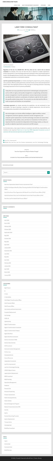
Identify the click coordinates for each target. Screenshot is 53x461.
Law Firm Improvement (10, 140)
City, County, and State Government (12, 309)
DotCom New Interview (9, 342)
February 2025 (7, 226)
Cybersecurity (7, 321)
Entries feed (7, 444)
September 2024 (8, 232)
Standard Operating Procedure (11, 416)
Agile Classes (7, 288)
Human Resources (8, 358)
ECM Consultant (8, 346)
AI (4, 291)
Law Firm (13, 142)
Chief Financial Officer (9, 303)
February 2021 (7, 263)
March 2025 (7, 223)
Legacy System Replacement (11, 373)
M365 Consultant (8, 376)
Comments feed (8, 447)
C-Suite (6, 294)
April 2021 (6, 260)
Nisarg (39, 458)
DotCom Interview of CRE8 (10, 339)
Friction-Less (7, 352)
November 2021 (8, 250)
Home (49, 5)
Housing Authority (8, 355)
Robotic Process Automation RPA (12, 406)
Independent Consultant (10, 361)
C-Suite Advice (7, 297)
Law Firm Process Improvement (24, 142)
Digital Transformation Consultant (12, 327)
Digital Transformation (10, 324)
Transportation (8, 422)
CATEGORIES (43, 5)
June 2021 (6, 253)
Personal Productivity (9, 391)
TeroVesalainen (7, 66)
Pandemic (6, 385)
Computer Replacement (10, 312)
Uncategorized (7, 425)
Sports (6, 413)
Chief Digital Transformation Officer (13, 300)
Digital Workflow (8, 333)
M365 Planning (7, 379)
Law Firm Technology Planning (40, 142)
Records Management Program (11, 403)
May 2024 (6, 235)
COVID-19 (6, 318)
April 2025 (6, 220)
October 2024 (7, 229)
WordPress (30, 458)
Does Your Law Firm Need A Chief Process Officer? (15, 198)
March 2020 (7, 272)
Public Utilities (7, 400)
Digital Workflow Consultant (11, 336)
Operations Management (10, 382)
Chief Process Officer (9, 306)
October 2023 (7, 238)
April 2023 (6, 244)
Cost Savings (7, 315)
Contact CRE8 (17, 5)
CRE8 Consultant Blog (10, 2)
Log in (5, 441)
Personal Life (7, 388)
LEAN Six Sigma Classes (9, 370)
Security (6, 410)
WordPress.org (7, 450)
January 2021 (7, 266)
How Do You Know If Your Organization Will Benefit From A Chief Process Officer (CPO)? (25, 192)
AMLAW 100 (7, 142)
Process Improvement (9, 394)
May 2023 (6, 241)
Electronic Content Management (12, 349)
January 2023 (7, 247)
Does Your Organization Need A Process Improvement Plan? (18, 184)
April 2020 (6, 269)
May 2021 (6, 256)
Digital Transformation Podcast (12, 330)
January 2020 (7, 275)
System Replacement (9, 419)
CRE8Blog (32, 30)
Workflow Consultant (9, 428)
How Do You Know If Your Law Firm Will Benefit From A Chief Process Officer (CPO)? (24, 195)
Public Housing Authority (10, 397)
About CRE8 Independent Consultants (30, 5)
